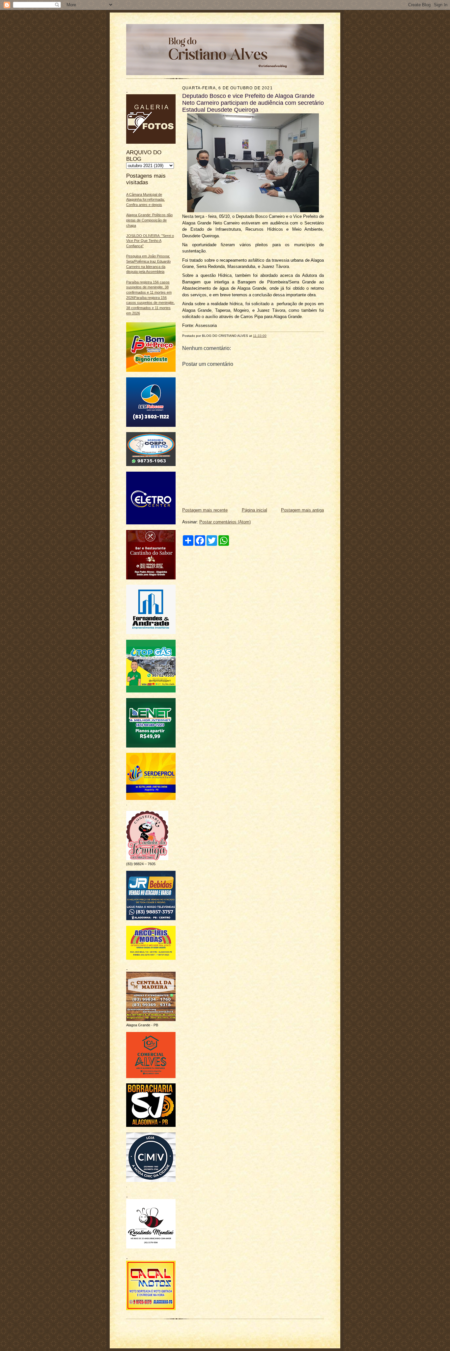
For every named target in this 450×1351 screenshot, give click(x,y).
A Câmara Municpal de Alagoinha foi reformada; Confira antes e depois (145, 199)
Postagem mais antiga (302, 510)
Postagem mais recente (205, 510)
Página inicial (254, 510)
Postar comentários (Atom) (225, 521)
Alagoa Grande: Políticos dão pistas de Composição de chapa (149, 220)
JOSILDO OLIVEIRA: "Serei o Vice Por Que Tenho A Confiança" (150, 241)
